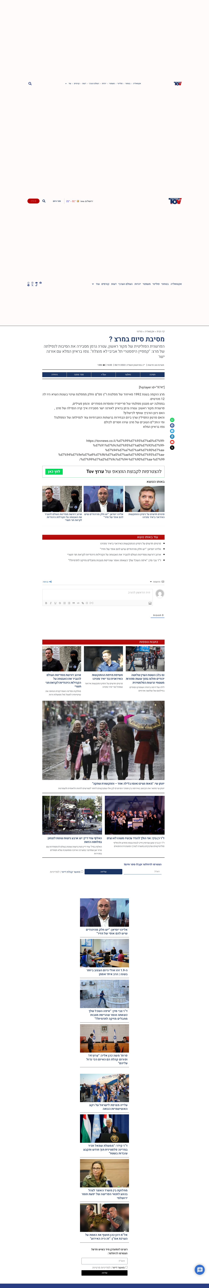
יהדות (104, 83)
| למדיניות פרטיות (102, 1267)
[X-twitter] (32, 285)
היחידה (54, 374)
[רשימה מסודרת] (64, 603)
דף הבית (161, 331)
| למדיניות (55, 872)
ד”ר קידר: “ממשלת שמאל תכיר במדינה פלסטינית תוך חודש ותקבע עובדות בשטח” (105, 1150)
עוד (70, 83)
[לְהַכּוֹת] (60, 603)
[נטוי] (50, 603)
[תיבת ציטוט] (73, 603)
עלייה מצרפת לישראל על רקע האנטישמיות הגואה (108, 1107)
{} (87, 603)
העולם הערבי (94, 83)
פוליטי (119, 83)
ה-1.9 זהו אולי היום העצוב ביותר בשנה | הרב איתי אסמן (107, 972)
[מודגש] (46, 603)
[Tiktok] (36, 285)
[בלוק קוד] (78, 603)
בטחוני (127, 83)
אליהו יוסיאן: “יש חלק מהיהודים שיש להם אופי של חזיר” (103, 515)
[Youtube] (36, 283)
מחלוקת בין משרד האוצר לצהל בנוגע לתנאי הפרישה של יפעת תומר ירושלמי (105, 1194)
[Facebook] (41, 283)
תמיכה (152, 374)
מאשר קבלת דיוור (65, 872)
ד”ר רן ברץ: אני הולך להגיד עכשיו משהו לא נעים (136, 838)
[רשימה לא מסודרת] (69, 603)
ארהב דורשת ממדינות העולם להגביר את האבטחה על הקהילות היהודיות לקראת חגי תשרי (63, 517)
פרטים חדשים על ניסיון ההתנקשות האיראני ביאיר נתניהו (147, 515)
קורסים (77, 83)
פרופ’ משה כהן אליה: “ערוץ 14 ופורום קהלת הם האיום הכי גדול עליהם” (107, 1059)
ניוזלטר (128, 374)
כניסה (46, 581)
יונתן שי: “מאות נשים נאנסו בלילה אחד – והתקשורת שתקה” (128, 783)
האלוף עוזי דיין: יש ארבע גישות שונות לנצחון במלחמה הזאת (75, 840)
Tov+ (103, 374)
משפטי (112, 83)
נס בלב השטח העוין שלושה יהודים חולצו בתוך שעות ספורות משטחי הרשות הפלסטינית (145, 679)
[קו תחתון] (55, 603)
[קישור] (82, 603)
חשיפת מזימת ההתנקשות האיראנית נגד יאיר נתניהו (107, 677)
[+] (91, 603)
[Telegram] (28, 285)
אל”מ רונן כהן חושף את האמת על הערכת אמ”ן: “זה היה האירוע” (106, 1237)
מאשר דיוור (108, 1267)
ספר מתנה (79, 374)
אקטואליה (137, 83)
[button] (30, 83)
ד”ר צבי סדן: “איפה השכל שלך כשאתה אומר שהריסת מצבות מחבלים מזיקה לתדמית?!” (114, 560)
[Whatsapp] (28, 283)
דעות (84, 83)
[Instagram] (32, 283)
